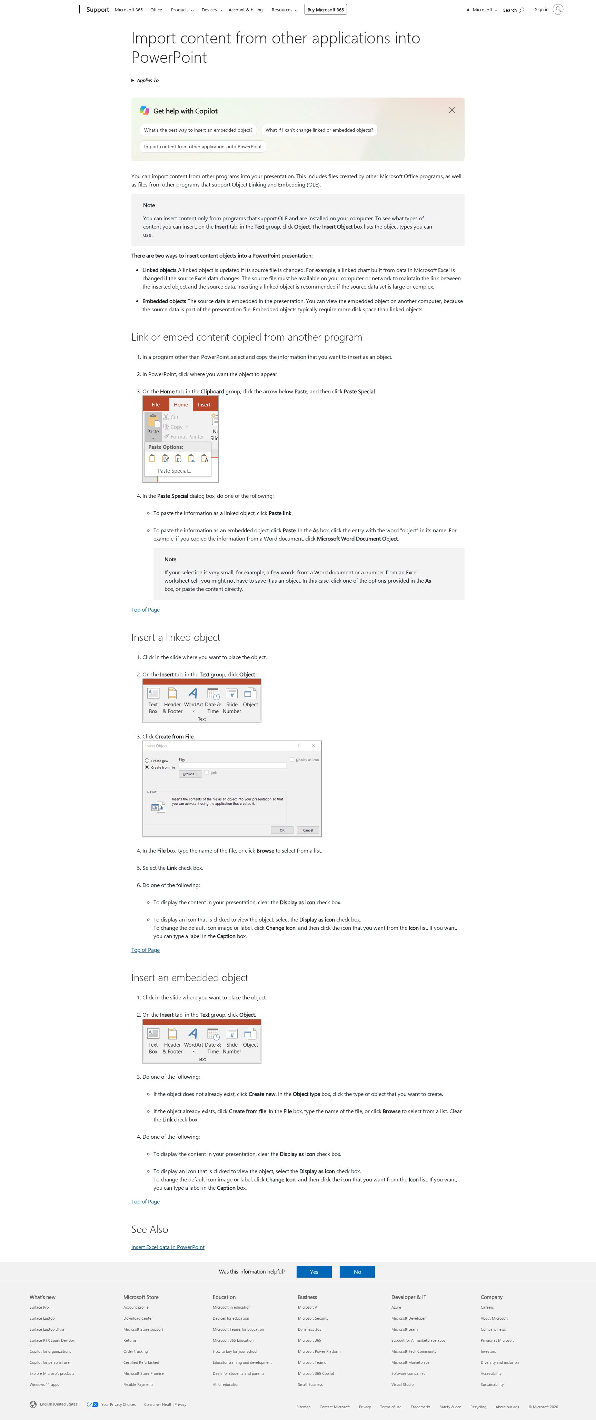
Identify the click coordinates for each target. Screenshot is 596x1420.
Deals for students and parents (239, 1373)
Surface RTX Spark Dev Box (52, 1340)
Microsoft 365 (129, 9)
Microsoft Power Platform (319, 1351)
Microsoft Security (313, 1318)
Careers (487, 1307)
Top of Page (145, 609)
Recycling (478, 1406)
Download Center (138, 1318)
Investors (488, 1351)
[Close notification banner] (452, 110)
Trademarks (420, 1406)
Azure (396, 1307)
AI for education (226, 1384)
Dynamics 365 (309, 1329)
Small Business (310, 1384)
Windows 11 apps (44, 1384)
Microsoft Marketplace (410, 1362)
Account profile (136, 1307)
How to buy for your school (235, 1351)
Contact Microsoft (335, 1406)
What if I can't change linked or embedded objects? (319, 130)
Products (180, 9)
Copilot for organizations (50, 1351)
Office (156, 9)
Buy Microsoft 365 (326, 9)
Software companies (408, 1373)
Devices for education (231, 1318)
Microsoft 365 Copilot (316, 1373)
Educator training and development (242, 1362)
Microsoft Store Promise (143, 1373)
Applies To (147, 80)
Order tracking (135, 1351)
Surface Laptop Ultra (47, 1329)
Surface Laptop (42, 1318)
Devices (209, 9)
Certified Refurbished (141, 1362)
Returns (130, 1340)
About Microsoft (494, 1318)
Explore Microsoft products (52, 1373)
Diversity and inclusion (500, 1362)
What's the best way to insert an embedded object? (198, 130)
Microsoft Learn (404, 1329)
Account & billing (246, 9)
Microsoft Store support (143, 1329)
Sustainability (492, 1384)
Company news (493, 1329)
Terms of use (390, 1406)
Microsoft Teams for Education (238, 1329)
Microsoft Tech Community (413, 1351)
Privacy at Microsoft (497, 1340)
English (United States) (59, 1404)
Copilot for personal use (50, 1362)
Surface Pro (39, 1307)
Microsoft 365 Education (233, 1340)
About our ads (507, 1406)
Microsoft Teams (312, 1362)
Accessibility (491, 1373)
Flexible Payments (138, 1384)
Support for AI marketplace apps (418, 1340)
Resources (282, 9)
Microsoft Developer (408, 1318)
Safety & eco (450, 1406)
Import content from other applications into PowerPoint (203, 146)
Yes (314, 1271)
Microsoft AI (308, 1307)
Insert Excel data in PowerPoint (168, 1246)
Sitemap (303, 1406)
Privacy (365, 1406)
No (357, 1271)
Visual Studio (402, 1384)
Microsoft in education (231, 1307)
